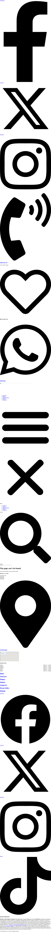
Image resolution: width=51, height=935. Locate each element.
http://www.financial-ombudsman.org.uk (18, 924)
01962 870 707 (3, 262)
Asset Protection (5, 397)
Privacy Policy (4, 688)
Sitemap (2, 691)
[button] (25, 452)
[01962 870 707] (25, 260)
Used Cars (4, 395)
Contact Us (4, 399)
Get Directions (3, 650)
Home (2, 673)
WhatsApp (3, 380)
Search (1, 512)
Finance (4, 396)
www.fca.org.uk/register (8, 925)
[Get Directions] (25, 647)
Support (4, 398)
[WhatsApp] (25, 378)
